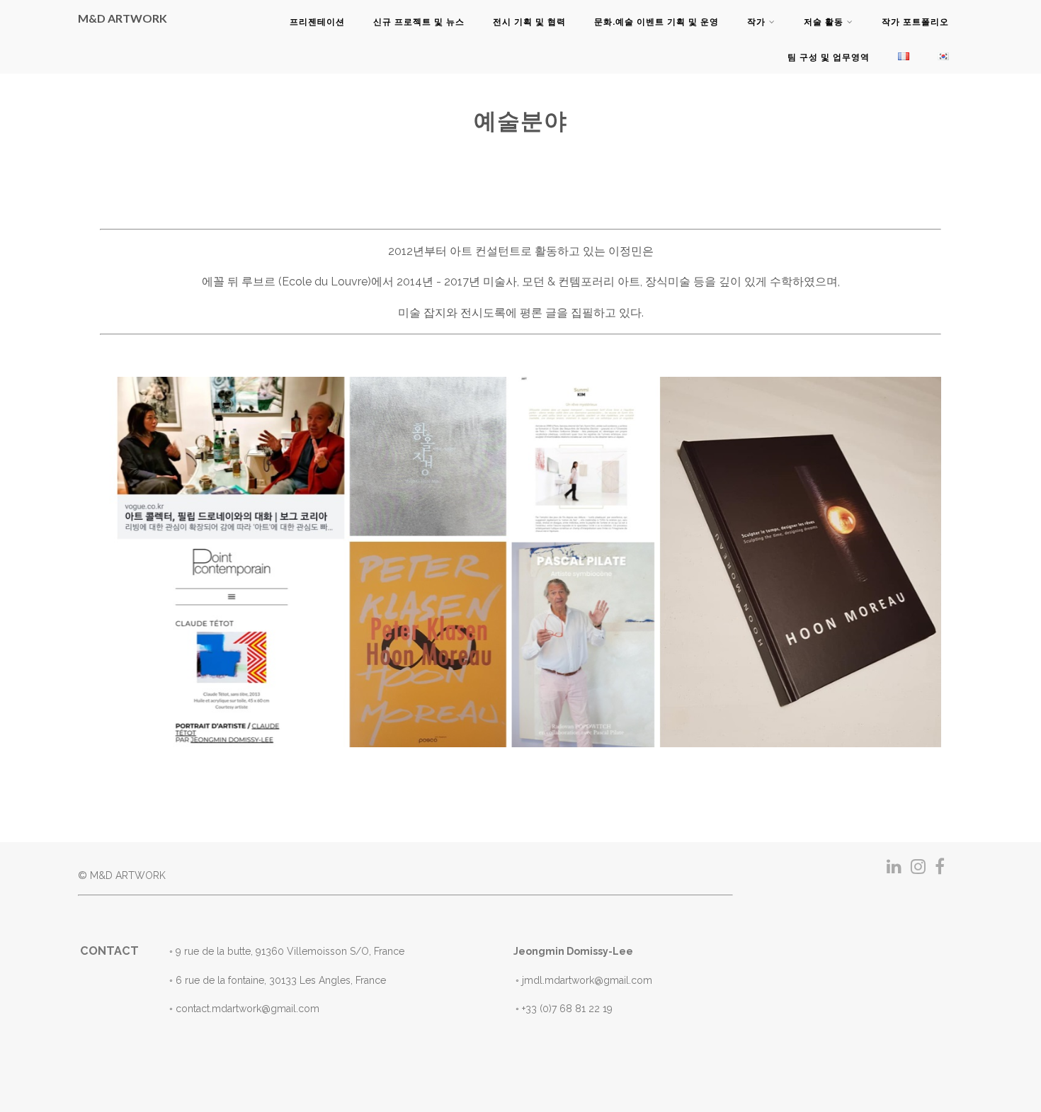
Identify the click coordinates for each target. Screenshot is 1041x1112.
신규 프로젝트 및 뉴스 (419, 22)
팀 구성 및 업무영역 (828, 57)
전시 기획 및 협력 (529, 22)
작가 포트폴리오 (915, 22)
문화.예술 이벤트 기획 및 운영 (656, 22)
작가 (756, 22)
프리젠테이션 (317, 22)
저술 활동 (823, 22)
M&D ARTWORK (122, 18)
